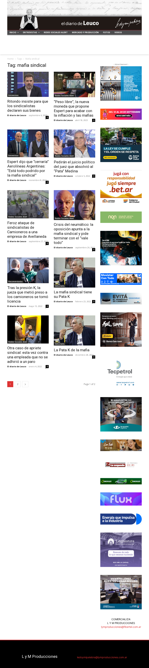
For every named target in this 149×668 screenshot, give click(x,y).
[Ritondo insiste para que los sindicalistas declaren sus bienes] (28, 84)
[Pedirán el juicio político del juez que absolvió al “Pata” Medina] (74, 143)
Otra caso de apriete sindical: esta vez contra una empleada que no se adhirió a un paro (27, 355)
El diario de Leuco (16, 115)
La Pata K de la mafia (71, 350)
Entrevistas (13, 95)
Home (10, 58)
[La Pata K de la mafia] (74, 330)
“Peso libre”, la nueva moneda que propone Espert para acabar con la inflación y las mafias (73, 109)
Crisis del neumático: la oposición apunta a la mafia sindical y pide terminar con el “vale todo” (73, 233)
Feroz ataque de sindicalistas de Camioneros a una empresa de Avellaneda (26, 230)
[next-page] (25, 384)
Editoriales (60, 286)
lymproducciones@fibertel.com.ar (121, 626)
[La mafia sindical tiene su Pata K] (74, 272)
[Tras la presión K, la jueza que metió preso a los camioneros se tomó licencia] (28, 270)
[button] (137, 50)
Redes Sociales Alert (64, 95)
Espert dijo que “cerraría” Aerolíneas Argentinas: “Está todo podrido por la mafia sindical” (28, 168)
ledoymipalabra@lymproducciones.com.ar (102, 657)
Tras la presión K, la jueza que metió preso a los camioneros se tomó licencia (27, 294)
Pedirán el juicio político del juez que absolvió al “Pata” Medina (74, 166)
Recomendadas (15, 281)
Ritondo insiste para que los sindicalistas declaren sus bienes (27, 106)
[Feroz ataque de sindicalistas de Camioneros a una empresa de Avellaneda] (28, 204)
